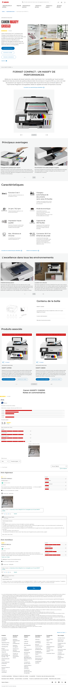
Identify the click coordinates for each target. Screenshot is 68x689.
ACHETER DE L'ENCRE (7, 52)
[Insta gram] (55, 682)
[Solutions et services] (39, 7)
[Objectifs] (21, 5)
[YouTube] (65, 682)
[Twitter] (62, 682)
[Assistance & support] (50, 7)
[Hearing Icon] (58, 2)
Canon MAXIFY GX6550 (6, 67)
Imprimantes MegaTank (6, 17)
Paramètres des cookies (54, 678)
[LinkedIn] (58, 682)
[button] (8, 57)
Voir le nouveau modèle (8, 379)
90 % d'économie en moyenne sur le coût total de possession (17, 334)
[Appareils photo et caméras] (6, 7)
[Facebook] (52, 682)
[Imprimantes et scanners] (26, 7)
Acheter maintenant (8, 48)
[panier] (65, 2)
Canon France (5, 682)
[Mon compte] (61, 2)
